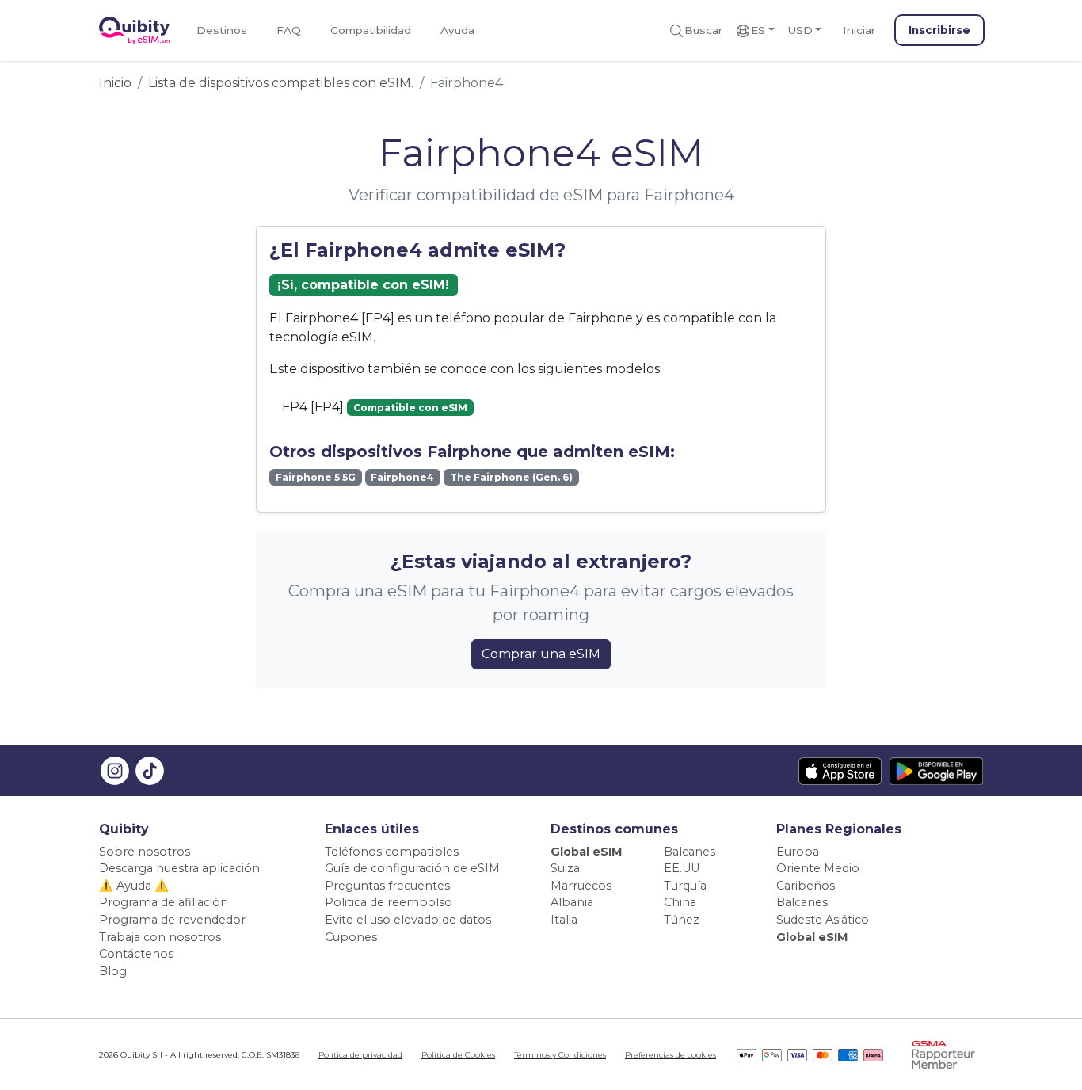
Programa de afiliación (163, 902)
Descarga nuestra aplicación (179, 868)
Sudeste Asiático (822, 920)
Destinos (221, 30)
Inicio (115, 82)
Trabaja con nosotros (160, 937)
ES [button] (758, 30)
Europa (797, 851)
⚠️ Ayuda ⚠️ (134, 885)
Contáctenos (136, 954)
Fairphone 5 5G (316, 477)
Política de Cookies (458, 1055)
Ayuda (457, 30)
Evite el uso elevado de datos (408, 920)
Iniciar (859, 30)
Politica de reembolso (388, 902)
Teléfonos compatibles (392, 851)
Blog (113, 971)
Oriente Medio (817, 868)
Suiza (565, 868)
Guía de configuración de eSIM (412, 868)
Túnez (681, 920)
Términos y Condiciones (560, 1055)
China (680, 902)
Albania (572, 902)
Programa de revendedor (172, 920)
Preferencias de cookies (670, 1055)
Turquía (685, 885)
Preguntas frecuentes (387, 885)
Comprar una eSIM (541, 653)
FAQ (288, 30)
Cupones (351, 937)
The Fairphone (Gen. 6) (511, 477)
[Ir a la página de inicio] (134, 30)
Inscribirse (939, 30)
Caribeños (805, 885)
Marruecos (581, 885)
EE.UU (681, 868)
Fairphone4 (402, 477)
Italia (564, 920)
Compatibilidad (370, 30)
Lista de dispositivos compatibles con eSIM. (280, 82)
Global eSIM (587, 851)
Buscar (703, 30)
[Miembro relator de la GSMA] (943, 1055)
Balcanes (689, 851)
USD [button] (800, 30)
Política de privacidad (360, 1055)
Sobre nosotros (144, 851)
